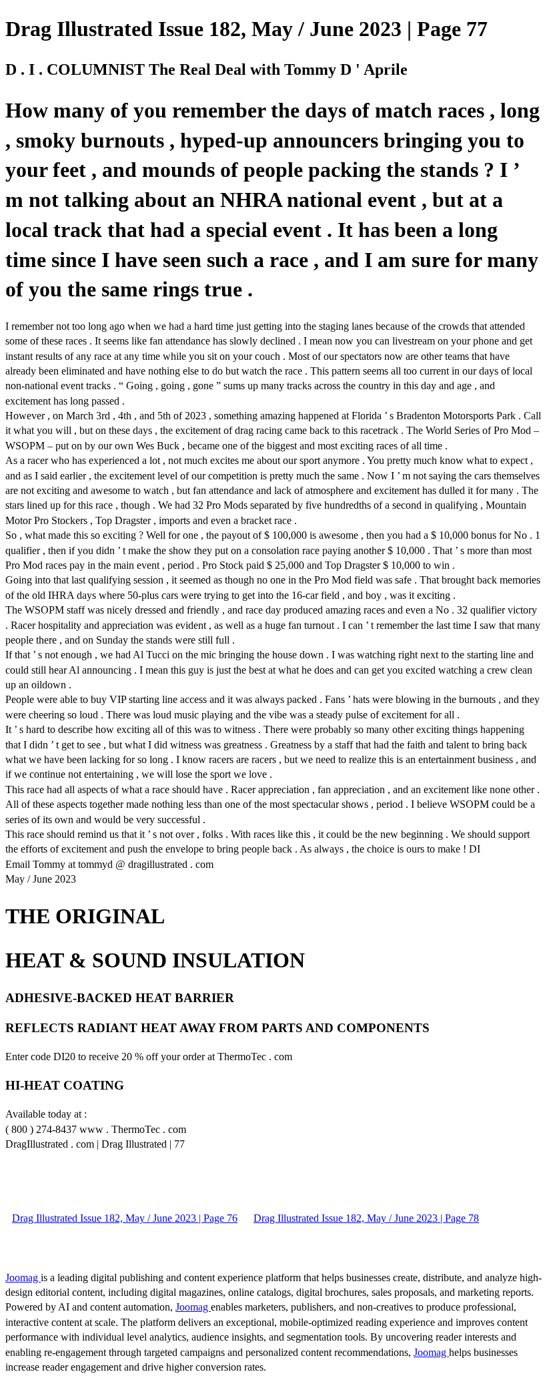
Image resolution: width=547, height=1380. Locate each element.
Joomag (23, 1277)
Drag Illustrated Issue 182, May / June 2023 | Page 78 (366, 1218)
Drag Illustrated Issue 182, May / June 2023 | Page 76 (124, 1218)
